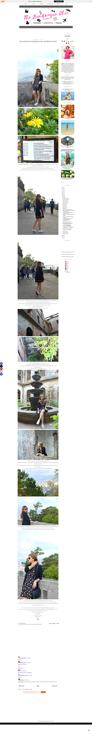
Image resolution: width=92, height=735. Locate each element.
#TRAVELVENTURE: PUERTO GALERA (67, 134)
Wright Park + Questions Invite (68, 209)
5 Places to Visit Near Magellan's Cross (67, 147)
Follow (68, 38)
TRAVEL (28, 624)
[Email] (1, 371)
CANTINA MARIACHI (67, 118)
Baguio (22, 624)
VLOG (66, 3)
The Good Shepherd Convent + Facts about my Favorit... (68, 211)
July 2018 (64, 204)
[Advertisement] (37, 35)
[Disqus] (38, 641)
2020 (63, 194)
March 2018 (64, 231)
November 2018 (65, 199)
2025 (62, 188)
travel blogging (39, 624)
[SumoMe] (1, 374)
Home (26, 3)
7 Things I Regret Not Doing (67, 228)
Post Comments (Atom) (27, 689)
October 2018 (65, 200)
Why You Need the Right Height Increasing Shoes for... (67, 223)
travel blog (30, 624)
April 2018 (64, 208)
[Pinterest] (1, 369)
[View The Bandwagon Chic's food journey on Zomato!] (67, 254)
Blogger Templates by (46, 723)
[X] (1, 366)
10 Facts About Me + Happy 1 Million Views (67, 89)
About (33, 3)
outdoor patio (47, 169)
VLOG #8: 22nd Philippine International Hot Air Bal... (67, 225)
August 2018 (65, 203)
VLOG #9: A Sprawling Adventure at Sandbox (68, 217)
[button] (46, 1)
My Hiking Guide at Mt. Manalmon (68, 227)
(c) (43, 604)
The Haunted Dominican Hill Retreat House (68, 215)
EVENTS (58, 3)
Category (41, 3)
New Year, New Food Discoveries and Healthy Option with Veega (68, 178)
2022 (62, 192)
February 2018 (65, 232)
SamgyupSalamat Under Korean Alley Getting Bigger (68, 219)
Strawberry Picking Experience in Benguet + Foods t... (68, 213)
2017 (62, 235)
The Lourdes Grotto (66, 220)
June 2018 (64, 205)
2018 (20, 624)
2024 (63, 189)
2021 (62, 193)
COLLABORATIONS (50, 3)
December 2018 (65, 198)
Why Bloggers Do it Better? (67, 229)
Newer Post (21, 686)
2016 (62, 236)
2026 (63, 187)
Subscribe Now (59, 1)
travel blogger (35, 624)
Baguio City (25, 624)
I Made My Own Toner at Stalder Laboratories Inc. (67, 168)
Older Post (54, 686)
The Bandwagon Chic (44, 721)
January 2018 (65, 233)
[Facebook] (1, 363)
